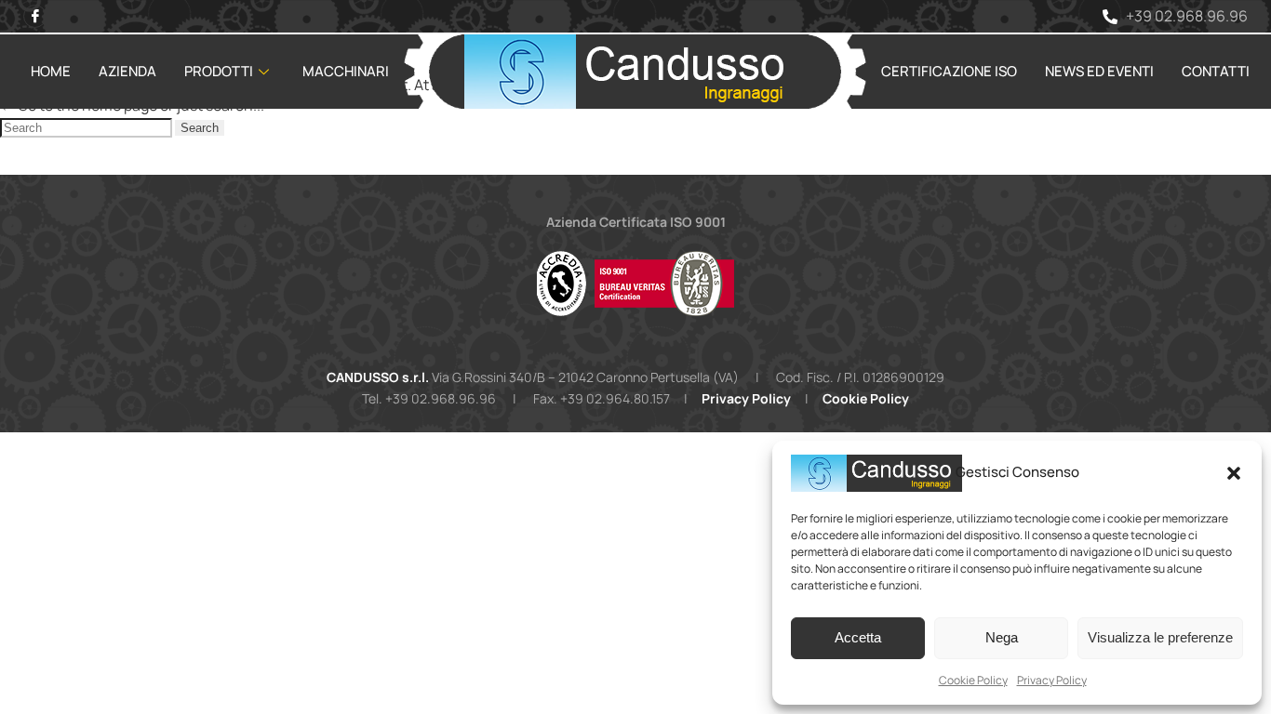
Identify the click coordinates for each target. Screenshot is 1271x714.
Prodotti (218, 71)
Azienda (127, 71)
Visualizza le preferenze (1160, 637)
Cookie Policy (973, 680)
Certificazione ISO (949, 71)
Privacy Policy (1052, 680)
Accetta (858, 637)
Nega (1001, 637)
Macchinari (345, 71)
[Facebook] (35, 16)
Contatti (1216, 71)
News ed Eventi (1099, 71)
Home (51, 71)
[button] (1233, 473)
